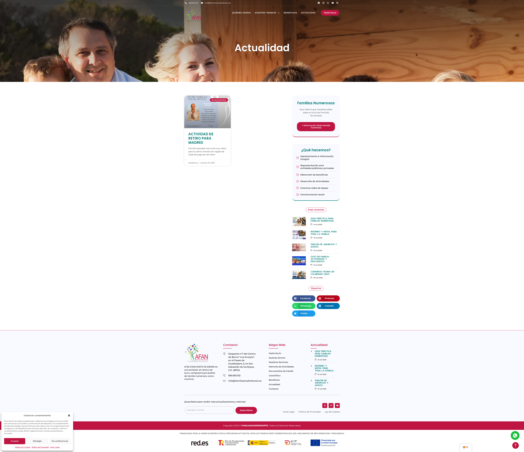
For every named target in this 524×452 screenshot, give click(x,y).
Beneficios (290, 13)
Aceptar (15, 441)
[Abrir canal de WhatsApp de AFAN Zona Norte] (515, 435)
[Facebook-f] (324, 405)
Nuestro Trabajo (265, 13)
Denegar (37, 441)
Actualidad (308, 13)
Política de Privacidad (40, 447)
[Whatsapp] (328, 3)
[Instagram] (323, 3)
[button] (69, 415)
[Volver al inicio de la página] (515, 445)
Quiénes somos (241, 13)
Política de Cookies (22, 447)
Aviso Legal (54, 447)
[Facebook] (319, 3)
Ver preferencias (59, 441)
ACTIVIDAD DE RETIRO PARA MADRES (200, 138)
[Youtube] (333, 3)
